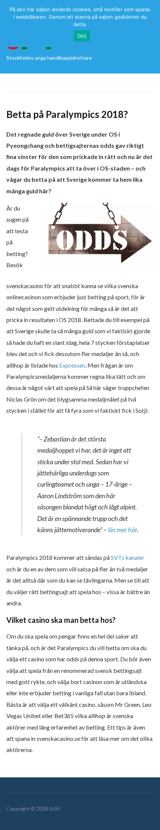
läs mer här (122, 529)
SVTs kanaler (127, 557)
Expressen (72, 365)
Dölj (81, 36)
